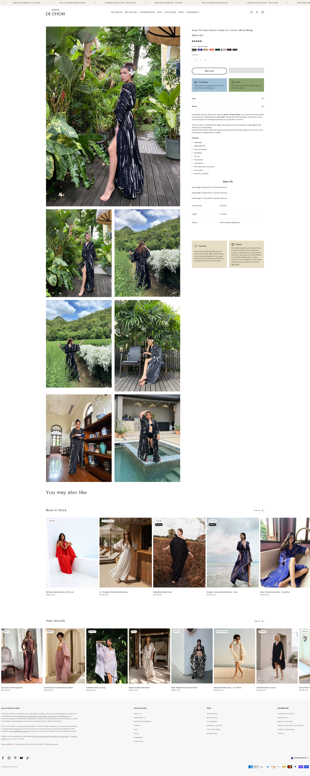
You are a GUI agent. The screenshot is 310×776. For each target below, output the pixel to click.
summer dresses (38, 736)
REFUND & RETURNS (285, 722)
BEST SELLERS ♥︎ (131, 12)
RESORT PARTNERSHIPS (142, 722)
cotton (16, 729)
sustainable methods (20, 731)
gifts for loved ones (61, 736)
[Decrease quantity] (195, 60)
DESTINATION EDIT (147, 12)
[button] (197, 41)
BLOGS (136, 734)
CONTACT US (138, 741)
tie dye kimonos (22, 716)
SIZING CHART (283, 718)
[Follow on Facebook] (2, 758)
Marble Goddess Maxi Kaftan (139, 688)
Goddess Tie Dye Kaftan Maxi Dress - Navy (222, 592)
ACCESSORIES (212, 734)
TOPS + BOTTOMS (213, 730)
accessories (64, 716)
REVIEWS (137, 726)
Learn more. (235, 264)
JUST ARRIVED (116, 12)
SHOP (159, 12)
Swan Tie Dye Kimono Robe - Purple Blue (275, 592)
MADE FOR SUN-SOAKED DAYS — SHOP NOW (26, 3)
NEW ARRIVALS (212, 714)
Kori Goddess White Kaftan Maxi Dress (114, 592)
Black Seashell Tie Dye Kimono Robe (184, 688)
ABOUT (181, 12)
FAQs (136, 730)
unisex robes (42, 716)
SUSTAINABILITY (192, 12)
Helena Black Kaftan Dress (162, 592)
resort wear (49, 736)
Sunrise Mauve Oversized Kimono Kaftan (58, 688)
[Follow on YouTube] (21, 758)
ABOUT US (138, 714)
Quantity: (195, 55)
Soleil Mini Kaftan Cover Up (96, 688)
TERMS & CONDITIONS (286, 730)
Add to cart (209, 71)
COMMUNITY (138, 738)
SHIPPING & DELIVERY (286, 714)
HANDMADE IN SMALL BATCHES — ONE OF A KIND (120, 3)
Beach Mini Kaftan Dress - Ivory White (227, 688)
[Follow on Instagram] (9, 758)
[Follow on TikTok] (27, 758)
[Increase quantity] (205, 60)
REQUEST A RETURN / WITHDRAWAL (291, 726)
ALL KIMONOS (212, 722)
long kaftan (33, 716)
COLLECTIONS (170, 12)
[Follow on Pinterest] (15, 758)
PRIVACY (281, 734)
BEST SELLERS (212, 718)
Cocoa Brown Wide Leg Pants (12, 688)
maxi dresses (52, 716)
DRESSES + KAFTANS (214, 726)
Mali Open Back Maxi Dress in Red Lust (60, 592)
